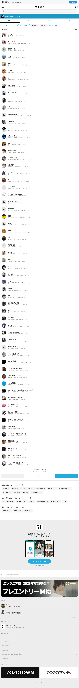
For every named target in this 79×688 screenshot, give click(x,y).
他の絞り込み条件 (52, 25)
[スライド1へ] (38, 597)
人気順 (75, 29)
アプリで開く (73, 2)
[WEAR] (39, 7)
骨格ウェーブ (17, 511)
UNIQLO (19, 501)
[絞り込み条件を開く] (3, 25)
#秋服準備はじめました (65, 488)
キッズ (69, 20)
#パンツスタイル (41, 488)
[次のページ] (66, 476)
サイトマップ (5, 641)
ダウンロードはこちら (39, 561)
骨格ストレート (7, 511)
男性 (29, 20)
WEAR (2, 574)
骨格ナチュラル (28, 511)
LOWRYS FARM (55, 501)
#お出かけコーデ (16, 488)
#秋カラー (25, 492)
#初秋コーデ (6, 488)
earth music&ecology (42, 501)
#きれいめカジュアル (36, 492)
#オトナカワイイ (7, 492)
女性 (49, 20)
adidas (64, 501)
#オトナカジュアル (29, 488)
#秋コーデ (17, 492)
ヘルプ (3, 637)
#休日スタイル (52, 488)
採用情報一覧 (75, 617)
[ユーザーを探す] (39, 10)
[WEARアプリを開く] (76, 7)
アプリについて (39, 565)
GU (3, 501)
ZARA (25, 501)
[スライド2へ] (40, 597)
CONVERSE (10, 501)
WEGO (32, 501)
